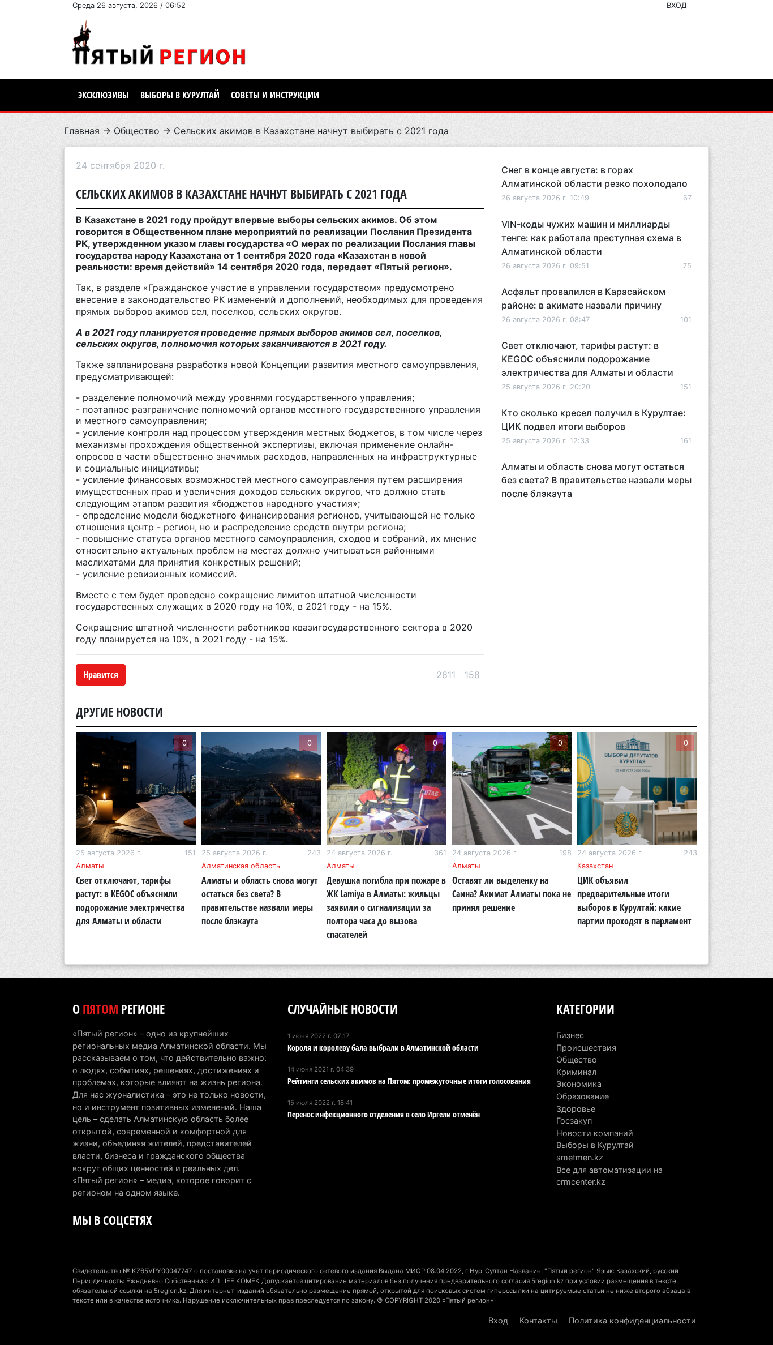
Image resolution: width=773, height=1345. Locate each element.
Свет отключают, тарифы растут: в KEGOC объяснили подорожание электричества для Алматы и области (587, 359)
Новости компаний (594, 1133)
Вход (677, 5)
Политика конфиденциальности (632, 1320)
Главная (82, 130)
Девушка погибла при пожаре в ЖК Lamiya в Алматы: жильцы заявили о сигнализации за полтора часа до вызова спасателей (386, 907)
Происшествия (586, 1047)
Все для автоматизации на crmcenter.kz (609, 1176)
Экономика (579, 1084)
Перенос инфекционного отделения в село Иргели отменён (383, 1114)
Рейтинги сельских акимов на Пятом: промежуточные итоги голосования (409, 1081)
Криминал (576, 1072)
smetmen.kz (579, 1157)
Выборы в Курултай (180, 95)
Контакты (538, 1320)
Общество (137, 130)
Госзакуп (574, 1120)
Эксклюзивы (103, 95)
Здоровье (575, 1108)
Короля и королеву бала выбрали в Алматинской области (383, 1047)
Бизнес (570, 1035)
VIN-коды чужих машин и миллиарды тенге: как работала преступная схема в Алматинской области (591, 238)
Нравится (100, 675)
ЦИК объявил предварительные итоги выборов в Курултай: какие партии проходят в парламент (634, 900)
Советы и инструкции (275, 95)
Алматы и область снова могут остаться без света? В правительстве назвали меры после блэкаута (596, 480)
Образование (582, 1096)
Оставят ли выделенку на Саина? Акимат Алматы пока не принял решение (511, 894)
